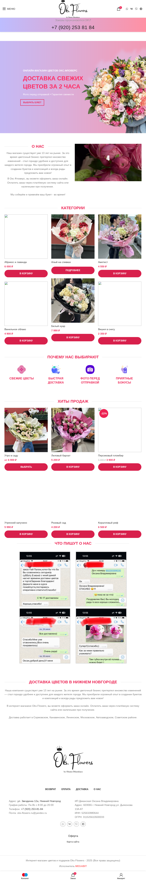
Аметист (103, 262)
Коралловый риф (108, 522)
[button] (26, 273)
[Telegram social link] (141, 9)
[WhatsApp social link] (127, 9)
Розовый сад (58, 522)
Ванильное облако (15, 329)
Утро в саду (11, 455)
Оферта (73, 835)
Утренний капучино (15, 522)
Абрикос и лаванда (15, 262)
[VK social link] (131, 9)
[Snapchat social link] (136, 9)
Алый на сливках (61, 262)
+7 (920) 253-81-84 (32, 809)
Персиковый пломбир (110, 455)
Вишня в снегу (106, 329)
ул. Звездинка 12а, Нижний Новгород (39, 801)
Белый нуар (58, 326)
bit (81, 866)
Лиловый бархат (60, 455)
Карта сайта (73, 842)
